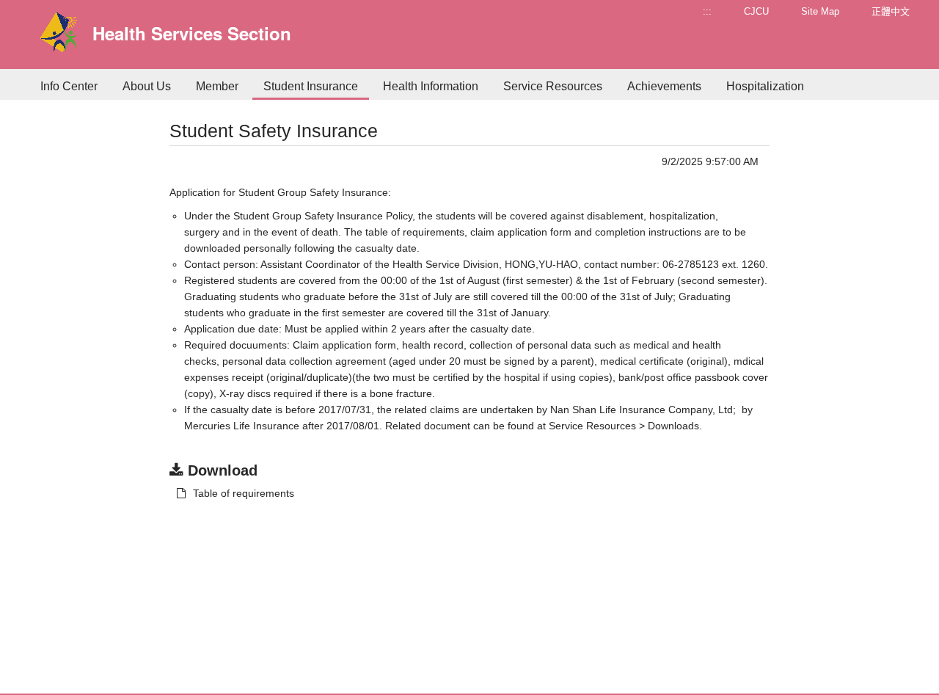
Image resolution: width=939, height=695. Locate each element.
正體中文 (891, 11)
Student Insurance (310, 86)
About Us (147, 86)
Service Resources (552, 86)
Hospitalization (765, 86)
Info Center (69, 86)
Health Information (430, 86)
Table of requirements (243, 493)
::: (707, 11)
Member (217, 86)
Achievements (664, 86)
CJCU (756, 11)
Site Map (820, 11)
